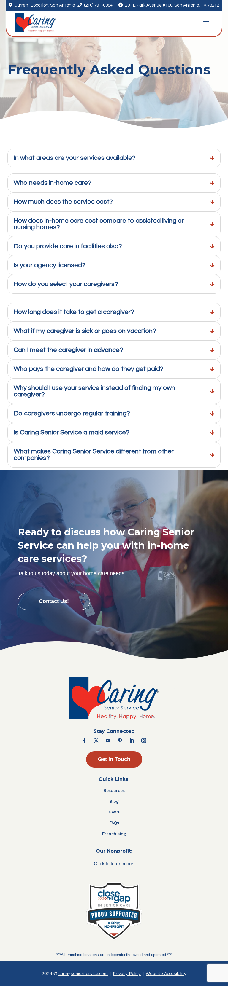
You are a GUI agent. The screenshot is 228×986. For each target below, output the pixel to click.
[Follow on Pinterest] (120, 740)
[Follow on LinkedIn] (132, 740)
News (114, 812)
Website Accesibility (166, 973)
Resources (114, 790)
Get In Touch (114, 759)
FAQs (114, 822)
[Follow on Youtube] (108, 740)
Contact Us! (54, 601)
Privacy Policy (127, 973)
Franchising (114, 833)
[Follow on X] (96, 740)
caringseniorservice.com (83, 973)
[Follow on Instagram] (143, 740)
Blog (114, 801)
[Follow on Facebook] (84, 740)
